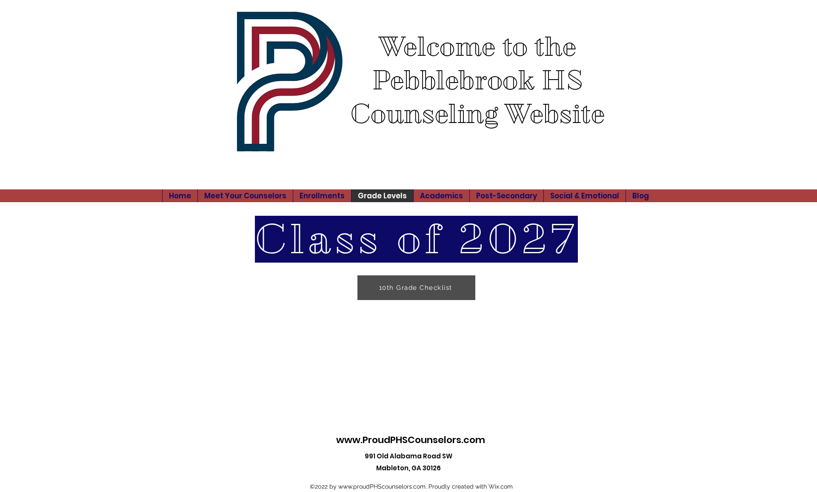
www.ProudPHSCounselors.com (410, 439)
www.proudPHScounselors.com (382, 486)
